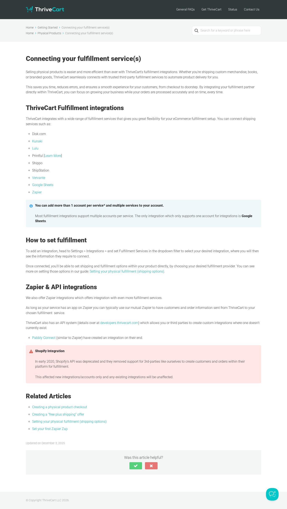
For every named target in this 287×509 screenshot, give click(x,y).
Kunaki (37, 141)
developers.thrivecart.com (119, 323)
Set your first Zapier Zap (50, 429)
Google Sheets (42, 185)
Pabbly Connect (44, 338)
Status (232, 9)
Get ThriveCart (211, 9)
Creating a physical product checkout (59, 407)
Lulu (35, 148)
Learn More (53, 156)
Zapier (37, 192)
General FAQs (185, 9)
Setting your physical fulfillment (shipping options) (127, 271)
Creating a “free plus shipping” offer (58, 414)
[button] (135, 465)
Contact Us (251, 9)
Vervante (38, 178)
